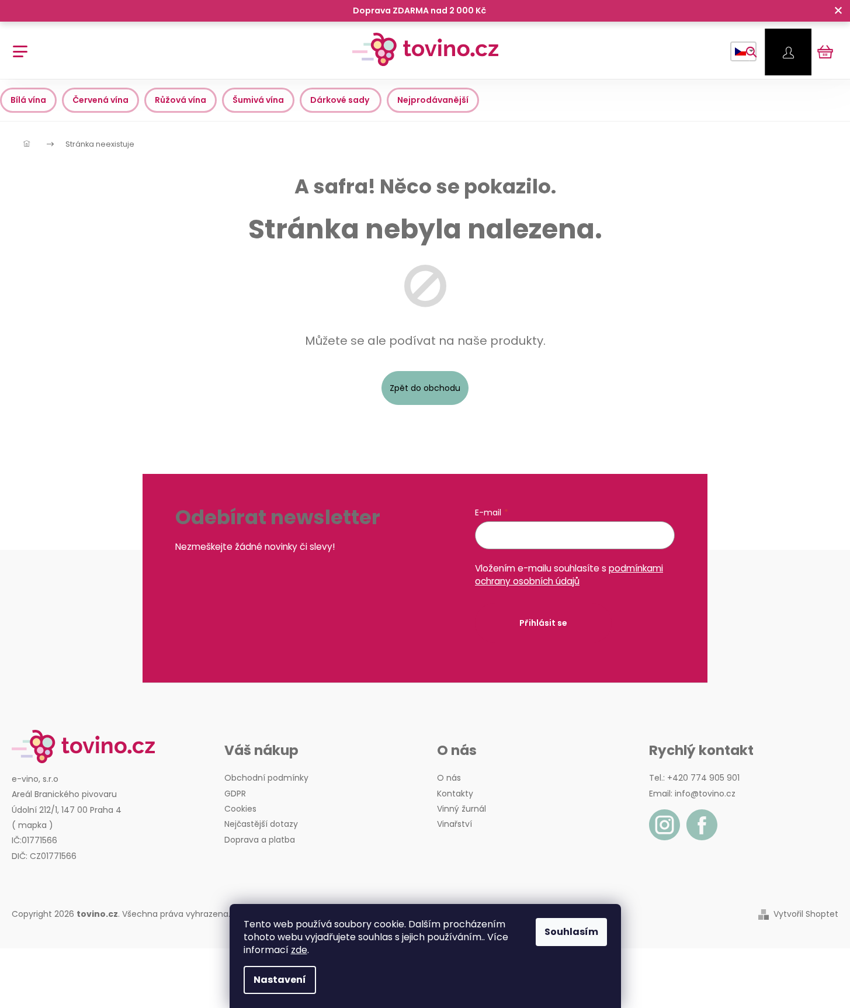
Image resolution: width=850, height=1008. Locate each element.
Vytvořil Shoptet (805, 914)
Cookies (240, 809)
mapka (32, 825)
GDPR (235, 793)
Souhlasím (571, 931)
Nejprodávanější (433, 100)
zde (299, 950)
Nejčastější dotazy (261, 824)
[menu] (16, 45)
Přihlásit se (543, 623)
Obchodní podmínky (266, 778)
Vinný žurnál (461, 809)
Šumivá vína (258, 100)
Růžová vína (180, 100)
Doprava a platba (259, 840)
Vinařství (454, 824)
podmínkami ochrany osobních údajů (569, 574)
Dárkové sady (340, 100)
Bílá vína (28, 100)
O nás (449, 778)
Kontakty (455, 793)
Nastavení (280, 979)
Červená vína (100, 100)
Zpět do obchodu (425, 388)
